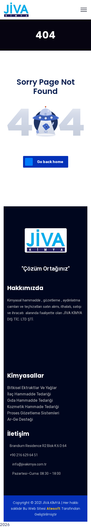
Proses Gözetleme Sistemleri (33, 413)
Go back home (50, 162)
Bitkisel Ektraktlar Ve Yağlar (32, 387)
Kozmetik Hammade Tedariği (33, 406)
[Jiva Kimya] (16, 9)
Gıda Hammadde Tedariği (30, 400)
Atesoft (53, 508)
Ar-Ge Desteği (20, 419)
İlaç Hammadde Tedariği (29, 394)
